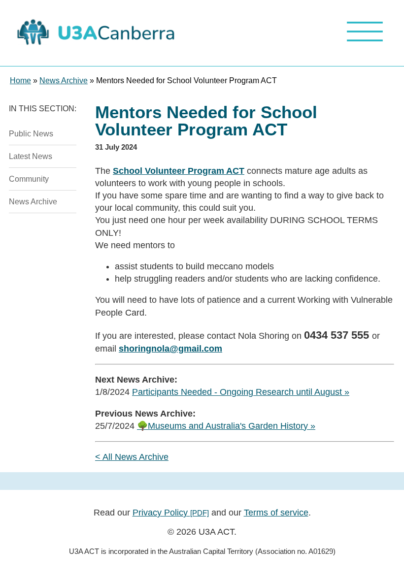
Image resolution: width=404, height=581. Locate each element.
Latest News (30, 156)
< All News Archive (131, 457)
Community (29, 178)
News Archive (33, 201)
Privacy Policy (171, 512)
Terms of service (276, 512)
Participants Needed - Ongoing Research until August (237, 392)
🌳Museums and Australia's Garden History (222, 426)
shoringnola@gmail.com (170, 349)
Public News (31, 133)
